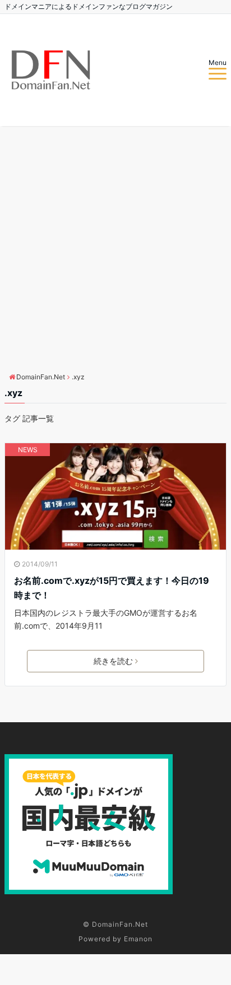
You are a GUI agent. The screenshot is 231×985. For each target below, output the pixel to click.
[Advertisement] (115, 247)
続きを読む (113, 661)
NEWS (28, 449)
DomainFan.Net (120, 924)
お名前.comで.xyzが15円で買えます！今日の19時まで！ (111, 588)
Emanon (138, 939)
